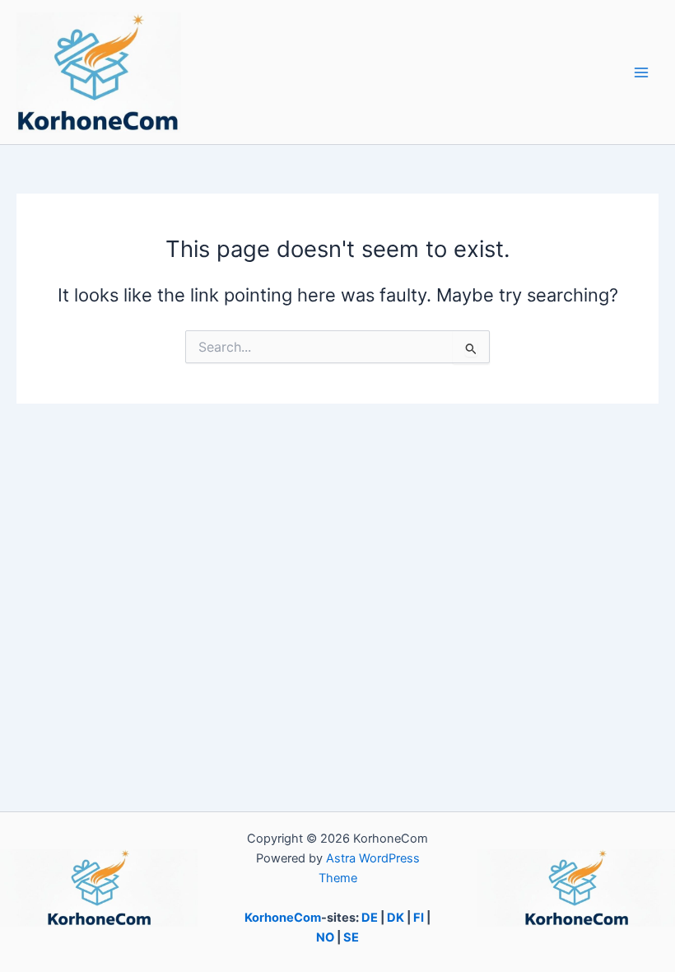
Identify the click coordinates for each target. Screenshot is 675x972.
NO (325, 937)
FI (418, 917)
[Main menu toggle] (641, 72)
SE (351, 937)
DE (369, 917)
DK (395, 917)
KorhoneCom (282, 917)
